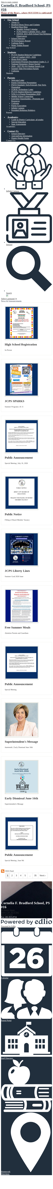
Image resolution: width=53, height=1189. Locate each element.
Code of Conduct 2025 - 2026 (23, 57)
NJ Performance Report (20, 41)
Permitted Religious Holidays (23, 110)
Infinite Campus (17, 108)
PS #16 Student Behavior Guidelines (26, 55)
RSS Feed (9, 871)
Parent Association (18, 106)
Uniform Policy (17, 43)
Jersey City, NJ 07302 (10, 911)
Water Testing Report (20, 45)
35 (35, 875)
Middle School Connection (22, 96)
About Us (15, 22)
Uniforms (15, 71)
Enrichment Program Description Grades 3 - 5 (30, 62)
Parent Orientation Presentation (24, 83)
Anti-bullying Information (21, 136)
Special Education (18, 122)
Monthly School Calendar (26, 29)
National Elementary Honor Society (25, 64)
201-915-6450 (7, 915)
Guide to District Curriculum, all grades (27, 120)
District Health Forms (20, 138)
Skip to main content (9, 2)
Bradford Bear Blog (19, 27)
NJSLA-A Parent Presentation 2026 (25, 94)
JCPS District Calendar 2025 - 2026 (31, 32)
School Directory (18, 38)
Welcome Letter (17, 80)
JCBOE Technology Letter (22, 89)
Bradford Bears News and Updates (25, 25)
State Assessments (18, 124)
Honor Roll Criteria (19, 59)
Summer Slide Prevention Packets (25, 69)
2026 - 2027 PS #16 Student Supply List (27, 66)
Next (42, 875)
